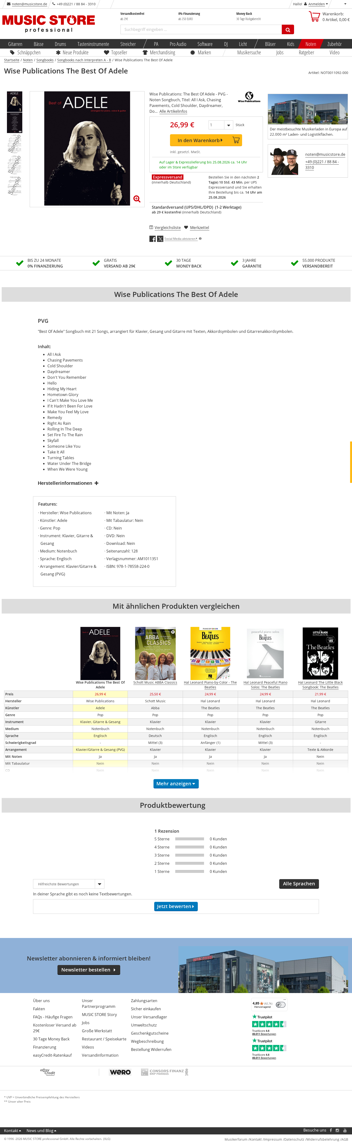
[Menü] (285, 1001)
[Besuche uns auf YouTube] (345, 1130)
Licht (243, 43)
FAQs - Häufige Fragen (53, 1017)
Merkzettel (199, 227)
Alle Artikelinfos (173, 111)
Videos (88, 1047)
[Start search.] (288, 29)
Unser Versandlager (149, 1017)
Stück (240, 125)
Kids (290, 43)
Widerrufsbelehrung (323, 1139)
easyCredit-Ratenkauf (52, 1055)
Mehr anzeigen (173, 783)
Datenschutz (294, 1139)
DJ (225, 43)
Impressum (273, 1139)
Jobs (280, 52)
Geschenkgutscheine (150, 1033)
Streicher (128, 43)
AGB (344, 1139)
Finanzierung (44, 1047)
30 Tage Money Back (51, 1039)
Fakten (39, 1008)
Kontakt (11, 1130)
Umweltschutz (144, 1025)
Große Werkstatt (97, 1030)
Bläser (270, 43)
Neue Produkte (76, 52)
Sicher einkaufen (146, 1008)
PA (156, 43)
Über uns (41, 1000)
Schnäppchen (28, 52)
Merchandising (162, 52)
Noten (311, 43)
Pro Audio (178, 43)
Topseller (119, 52)
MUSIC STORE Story (99, 1014)
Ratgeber (306, 52)
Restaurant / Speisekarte (104, 1039)
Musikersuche (249, 52)
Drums (60, 43)
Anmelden (316, 4)
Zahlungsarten (144, 1000)
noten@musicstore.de (29, 4)
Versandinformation (100, 1055)
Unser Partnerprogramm (98, 1003)
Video (335, 52)
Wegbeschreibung (147, 1041)
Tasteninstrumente (93, 43)
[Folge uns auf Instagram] (337, 1130)
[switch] (280, 1005)
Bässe (38, 43)
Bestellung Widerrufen (151, 1049)
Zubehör (334, 43)
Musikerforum (236, 1139)
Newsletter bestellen (85, 969)
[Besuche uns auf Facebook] (330, 1130)
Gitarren (15, 43)
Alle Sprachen (299, 883)
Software (205, 43)
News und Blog (40, 1130)
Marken (204, 52)
